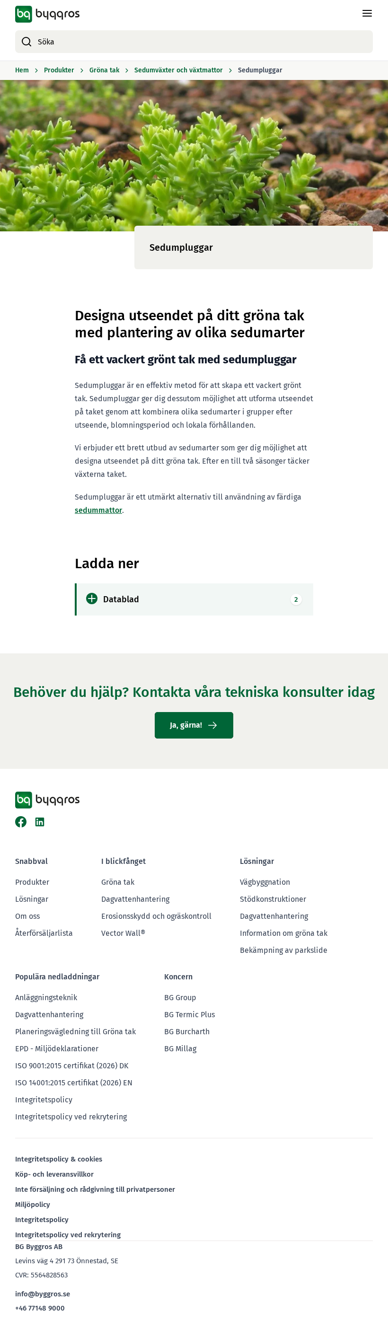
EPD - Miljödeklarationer (56, 1048)
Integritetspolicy (43, 1099)
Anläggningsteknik (46, 997)
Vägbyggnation (265, 882)
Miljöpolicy (32, 1204)
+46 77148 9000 (40, 1308)
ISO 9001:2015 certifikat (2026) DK (71, 1065)
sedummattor (98, 510)
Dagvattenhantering (135, 899)
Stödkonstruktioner (273, 899)
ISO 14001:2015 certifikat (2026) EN (73, 1082)
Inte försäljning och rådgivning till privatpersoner (95, 1189)
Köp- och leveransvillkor (54, 1174)
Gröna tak (117, 882)
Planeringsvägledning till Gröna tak (75, 1031)
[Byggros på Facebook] (20, 821)
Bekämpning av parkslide (283, 950)
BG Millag (180, 1048)
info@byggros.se (42, 1294)
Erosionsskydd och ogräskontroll (156, 916)
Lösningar (31, 899)
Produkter (32, 882)
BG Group (180, 997)
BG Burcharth (187, 1031)
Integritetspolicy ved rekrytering (71, 1116)
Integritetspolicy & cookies (58, 1159)
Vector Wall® (123, 933)
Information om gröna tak (283, 933)
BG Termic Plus (189, 1014)
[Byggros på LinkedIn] (39, 821)
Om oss (27, 916)
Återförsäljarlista (44, 933)
